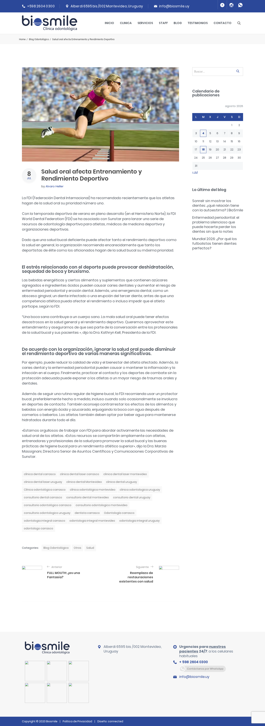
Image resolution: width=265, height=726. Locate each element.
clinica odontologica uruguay (140, 490)
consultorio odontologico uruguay (47, 513)
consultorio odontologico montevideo (101, 505)
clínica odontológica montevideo (92, 490)
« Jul (195, 172)
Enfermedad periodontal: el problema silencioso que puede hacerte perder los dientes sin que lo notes (215, 224)
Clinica (126, 23)
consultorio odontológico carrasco (47, 505)
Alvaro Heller (54, 186)
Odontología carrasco (119, 513)
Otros (77, 548)
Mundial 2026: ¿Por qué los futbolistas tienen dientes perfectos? (214, 243)
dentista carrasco (87, 513)
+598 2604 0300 (41, 6)
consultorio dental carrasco (43, 497)
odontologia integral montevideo (92, 521)
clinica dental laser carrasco (79, 474)
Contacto (222, 23)
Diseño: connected (110, 721)
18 (203, 149)
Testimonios (198, 23)
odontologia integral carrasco (44, 521)
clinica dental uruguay (121, 482)
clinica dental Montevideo (84, 482)
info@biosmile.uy (174, 6)
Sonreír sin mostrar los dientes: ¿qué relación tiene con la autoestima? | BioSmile (217, 205)
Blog (178, 23)
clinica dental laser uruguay (43, 482)
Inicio (109, 23)
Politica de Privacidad (77, 721)
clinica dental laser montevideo (125, 474)
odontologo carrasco (38, 528)
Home (22, 39)
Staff (163, 23)
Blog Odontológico (39, 39)
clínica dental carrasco (40, 474)
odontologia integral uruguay (139, 521)
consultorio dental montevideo (87, 497)
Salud (90, 548)
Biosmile (52, 721)
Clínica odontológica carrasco (45, 490)
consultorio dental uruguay (131, 497)
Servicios (145, 23)
